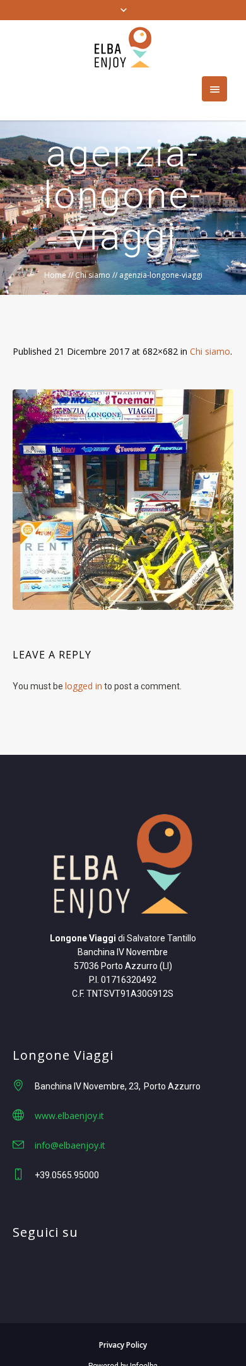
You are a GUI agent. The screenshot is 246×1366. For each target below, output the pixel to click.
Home (55, 275)
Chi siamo (92, 275)
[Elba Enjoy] (123, 48)
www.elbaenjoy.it (69, 1116)
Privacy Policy (123, 1345)
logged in (83, 686)
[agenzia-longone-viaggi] (123, 499)
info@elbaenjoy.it (70, 1145)
